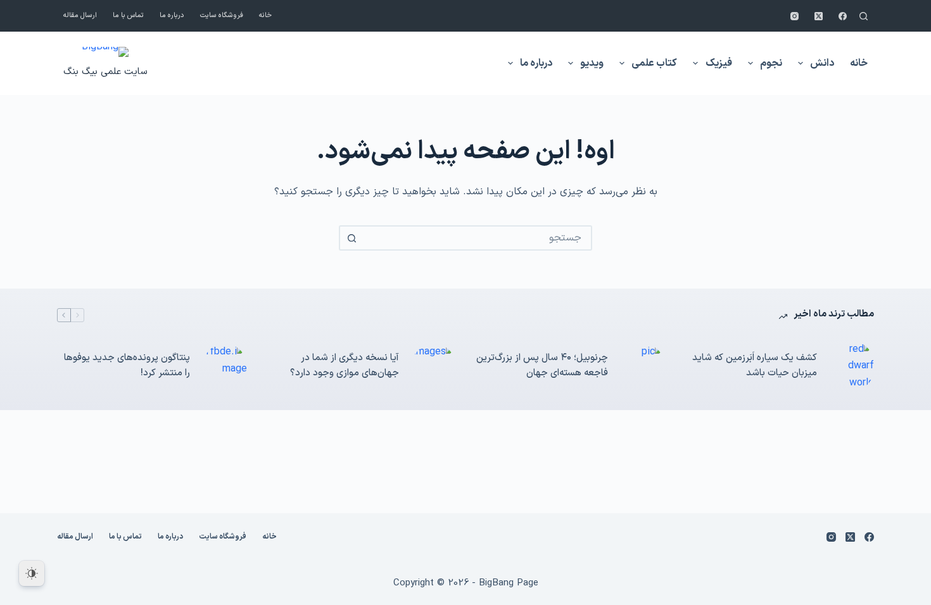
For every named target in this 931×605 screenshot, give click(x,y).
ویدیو (592, 63)
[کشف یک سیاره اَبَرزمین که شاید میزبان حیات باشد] (852, 366)
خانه (265, 15)
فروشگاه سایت (221, 15)
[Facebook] (843, 16)
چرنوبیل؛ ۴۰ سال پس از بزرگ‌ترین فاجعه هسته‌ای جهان (542, 366)
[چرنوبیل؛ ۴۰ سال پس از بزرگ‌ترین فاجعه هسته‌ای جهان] (643, 366)
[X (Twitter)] (818, 16)
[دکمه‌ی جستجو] (351, 238)
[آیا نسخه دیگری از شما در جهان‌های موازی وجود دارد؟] (434, 366)
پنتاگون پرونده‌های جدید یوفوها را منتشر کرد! (127, 366)
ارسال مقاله (80, 15)
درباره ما (172, 15)
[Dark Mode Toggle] (31, 573)
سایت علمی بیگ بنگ (105, 72)
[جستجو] (863, 16)
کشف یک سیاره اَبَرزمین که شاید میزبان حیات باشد (754, 366)
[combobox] (477, 238)
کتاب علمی (654, 63)
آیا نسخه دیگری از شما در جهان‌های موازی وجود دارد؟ (344, 366)
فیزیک (719, 63)
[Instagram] (794, 16)
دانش (822, 63)
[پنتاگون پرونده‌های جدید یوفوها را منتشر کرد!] (225, 366)
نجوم (771, 63)
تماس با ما (128, 15)
